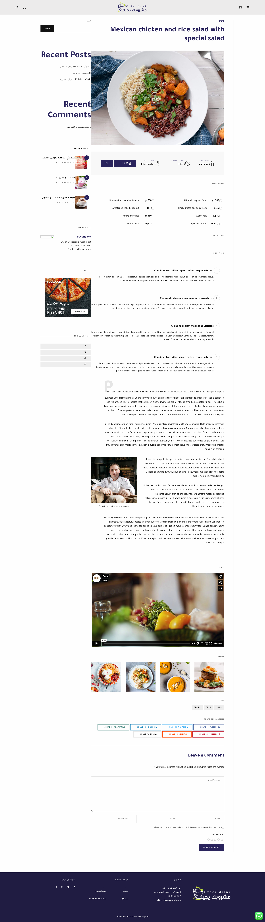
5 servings (204, 164)
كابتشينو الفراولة (82, 73)
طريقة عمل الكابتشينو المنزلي (75, 79)
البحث (88, 21)
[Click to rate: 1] (222, 839)
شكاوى (124, 899)
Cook (219, 707)
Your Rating (217, 834)
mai (73, 163)
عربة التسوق (100, 891)
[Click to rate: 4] (211, 839)
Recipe (197, 707)
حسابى (125, 891)
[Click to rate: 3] (215, 839)
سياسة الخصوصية (97, 899)
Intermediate (148, 164)
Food (208, 707)
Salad (221, 21)
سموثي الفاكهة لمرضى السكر (76, 67)
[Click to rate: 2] (218, 839)
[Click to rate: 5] (208, 839)
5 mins (181, 164)
